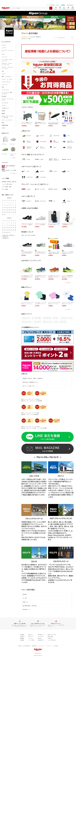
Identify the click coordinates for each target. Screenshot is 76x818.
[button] (70, 5)
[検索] (50, 8)
